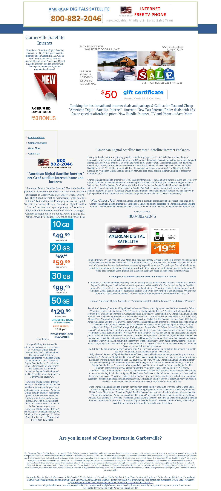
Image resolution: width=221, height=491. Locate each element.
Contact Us (34, 153)
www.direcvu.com (181, 485)
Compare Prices (36, 137)
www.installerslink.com (128, 485)
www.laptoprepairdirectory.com (156, 485)
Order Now (34, 148)
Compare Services (37, 143)
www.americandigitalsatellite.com (45, 485)
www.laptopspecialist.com (75, 485)
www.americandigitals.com (102, 485)
